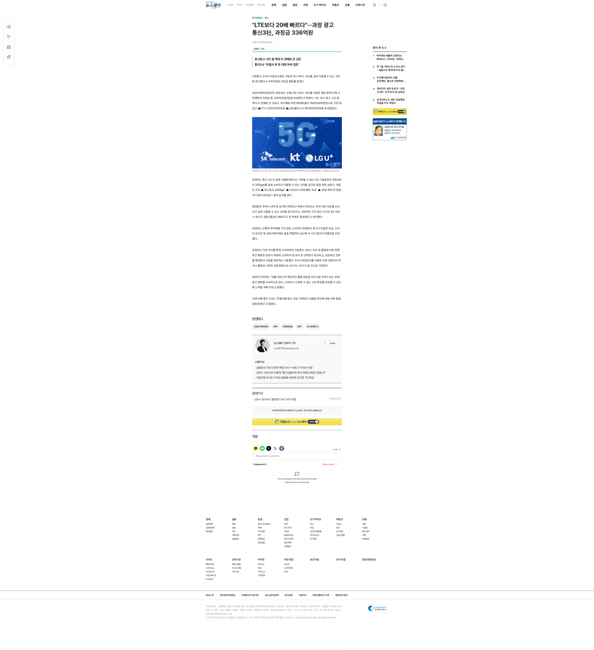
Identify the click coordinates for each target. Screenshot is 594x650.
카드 (233, 531)
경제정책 (209, 524)
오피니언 (360, 5)
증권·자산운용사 (264, 524)
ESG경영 (250, 5)
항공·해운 (288, 542)
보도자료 (314, 559)
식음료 (364, 527)
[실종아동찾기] (378, 126)
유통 (347, 5)
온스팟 (286, 564)
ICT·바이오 (320, 5)
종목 (259, 527)
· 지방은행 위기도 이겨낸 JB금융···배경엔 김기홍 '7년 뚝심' (284, 377)
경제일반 (209, 531)
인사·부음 (341, 559)
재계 (286, 524)
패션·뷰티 (366, 531)
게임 (312, 527)
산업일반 (287, 546)
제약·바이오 (314, 535)
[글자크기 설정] (9, 57)
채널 (364, 524)
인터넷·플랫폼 (315, 531)
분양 (338, 527)
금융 (284, 5)
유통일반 (365, 539)
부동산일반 (340, 535)
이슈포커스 (210, 571)
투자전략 (261, 531)
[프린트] (9, 47)
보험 (233, 527)
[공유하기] (9, 27)
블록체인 (261, 539)
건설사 (338, 524)
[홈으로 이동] (213, 5)
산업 (305, 5)
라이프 (239, 5)
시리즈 (230, 5)
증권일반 (261, 542)
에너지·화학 (288, 539)
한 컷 (286, 571)
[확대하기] (297, 119)
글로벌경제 (210, 527)
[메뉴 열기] (374, 5)
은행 (233, 524)
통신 (267, 17)
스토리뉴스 (210, 568)
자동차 (286, 531)
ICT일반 (313, 539)
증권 (295, 5)
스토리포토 (288, 568)
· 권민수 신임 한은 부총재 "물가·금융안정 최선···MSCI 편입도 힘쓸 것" (290, 372)
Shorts (261, 564)
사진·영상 (261, 5)
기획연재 (261, 575)
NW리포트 (210, 564)
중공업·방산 (288, 535)
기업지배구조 (211, 575)
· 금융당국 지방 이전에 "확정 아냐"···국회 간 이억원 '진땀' (284, 367)
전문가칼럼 (236, 564)
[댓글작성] (9, 37)
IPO (259, 535)
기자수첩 (235, 571)
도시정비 (339, 531)
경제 (273, 5)
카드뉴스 (261, 571)
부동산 (335, 5)
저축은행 (235, 535)
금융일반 (235, 539)
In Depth (209, 579)
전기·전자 (288, 527)
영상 (259, 568)
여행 (364, 535)
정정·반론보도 (369, 559)
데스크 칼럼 (236, 568)
